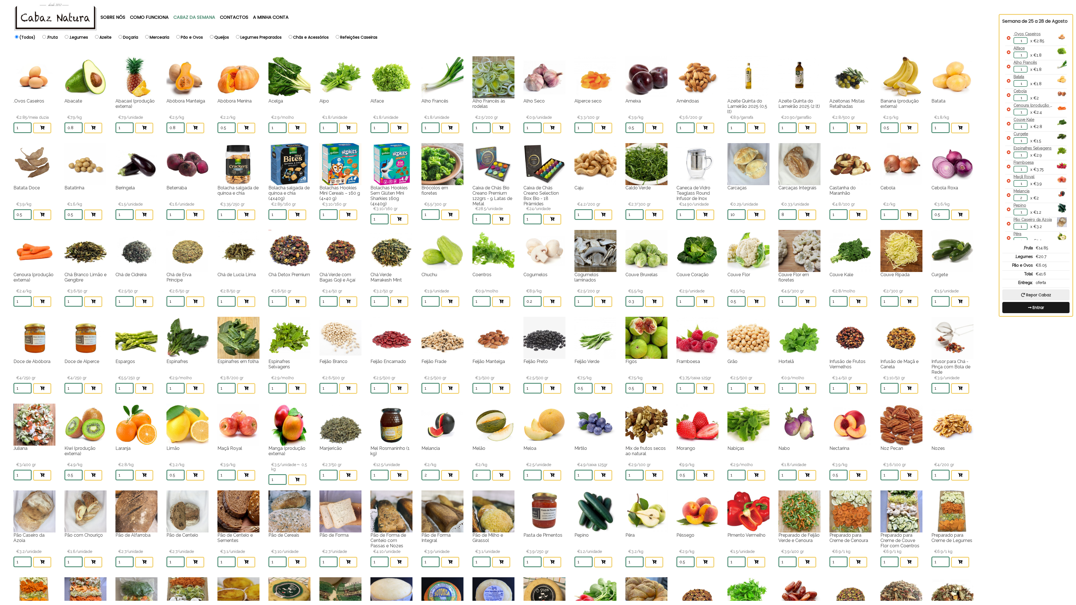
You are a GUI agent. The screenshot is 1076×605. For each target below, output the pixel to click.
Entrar (1038, 307)
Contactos (234, 17)
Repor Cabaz (1038, 295)
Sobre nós (113, 17)
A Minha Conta (271, 17)
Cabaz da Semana (194, 17)
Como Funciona (149, 17)
